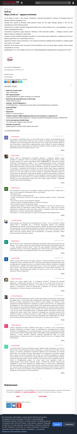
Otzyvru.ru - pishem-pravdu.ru (15, 112)
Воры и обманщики (14, 91)
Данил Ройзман (15, 258)
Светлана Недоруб (16, 220)
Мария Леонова (15, 188)
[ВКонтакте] (5, 82)
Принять (57, 424)
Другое (25, 79)
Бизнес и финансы (16, 79)
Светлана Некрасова (16, 296)
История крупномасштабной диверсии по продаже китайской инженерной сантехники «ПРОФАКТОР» (37, 117)
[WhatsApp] (18, 82)
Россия (10, 77)
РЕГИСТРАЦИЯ (43, 396)
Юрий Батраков (15, 241)
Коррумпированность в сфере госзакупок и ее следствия (23, 95)
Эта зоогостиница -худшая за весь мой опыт (19, 121)
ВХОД (18, 396)
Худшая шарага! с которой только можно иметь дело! (22, 125)
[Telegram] (11, 82)
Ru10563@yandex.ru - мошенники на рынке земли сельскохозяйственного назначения (32, 104)
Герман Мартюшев (16, 325)
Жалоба (62, 150)
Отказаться (69, 424)
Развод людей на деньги (20, 100)
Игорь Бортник (15, 136)
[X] (13, 82)
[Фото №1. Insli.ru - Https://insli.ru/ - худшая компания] (10, 65)
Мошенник (11, 108)
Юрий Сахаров (15, 155)
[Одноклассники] (8, 82)
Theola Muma (16, 67)
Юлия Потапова (15, 345)
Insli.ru (11, 74)
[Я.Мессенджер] (21, 82)
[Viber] (16, 82)
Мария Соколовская (16, 279)
